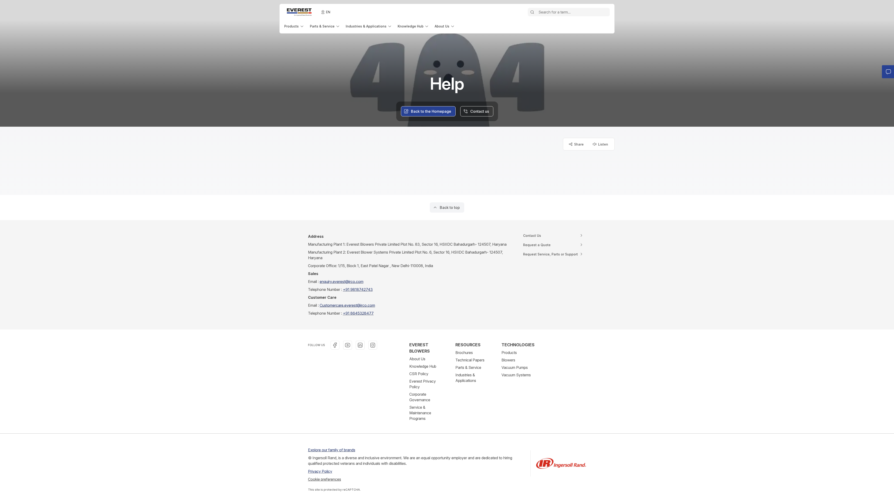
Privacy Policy (320, 471)
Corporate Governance (419, 397)
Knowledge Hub (422, 366)
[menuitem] (294, 26)
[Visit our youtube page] (347, 345)
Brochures (464, 352)
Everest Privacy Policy (422, 384)
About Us (417, 359)
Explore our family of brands (331, 450)
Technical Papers (469, 360)
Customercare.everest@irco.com (347, 305)
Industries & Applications (465, 378)
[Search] (532, 12)
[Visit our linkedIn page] (360, 345)
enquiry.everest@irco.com (341, 281)
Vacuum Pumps (514, 367)
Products (509, 352)
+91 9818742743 (358, 289)
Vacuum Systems (516, 375)
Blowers (508, 360)
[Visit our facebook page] (335, 345)
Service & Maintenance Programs (420, 413)
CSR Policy (418, 373)
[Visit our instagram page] (372, 345)
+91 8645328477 (358, 313)
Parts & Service (468, 367)
